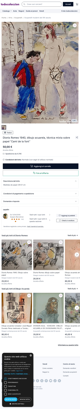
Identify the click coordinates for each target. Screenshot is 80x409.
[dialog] (17, 380)
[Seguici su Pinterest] (46, 380)
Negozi (21, 11)
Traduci (9, 132)
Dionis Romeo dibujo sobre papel (46, 272)
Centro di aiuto (69, 364)
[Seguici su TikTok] (55, 380)
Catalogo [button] (6, 11)
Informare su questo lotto (68, 345)
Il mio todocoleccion (69, 11)
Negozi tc (45, 372)
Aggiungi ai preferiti (68, 215)
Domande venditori (69, 368)
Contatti (65, 376)
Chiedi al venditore (68, 220)
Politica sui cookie (36, 388)
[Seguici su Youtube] (50, 380)
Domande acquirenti (70, 372)
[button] (40, 181)
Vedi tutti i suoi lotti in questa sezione (38, 220)
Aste (15, 11)
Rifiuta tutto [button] (25, 399)
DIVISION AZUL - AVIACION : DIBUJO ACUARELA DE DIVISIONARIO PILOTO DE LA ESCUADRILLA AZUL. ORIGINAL (48, 327)
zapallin (6, 210)
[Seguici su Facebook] (37, 380)
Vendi (41, 11)
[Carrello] (77, 4)
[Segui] (75, 25)
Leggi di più (19, 371)
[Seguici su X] (41, 380)
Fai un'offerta (42, 173)
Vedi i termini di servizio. (35, 226)
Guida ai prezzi (32, 11)
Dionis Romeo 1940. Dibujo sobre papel (15, 273)
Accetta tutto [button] (11, 399)
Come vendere (47, 368)
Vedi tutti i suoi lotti (37, 215)
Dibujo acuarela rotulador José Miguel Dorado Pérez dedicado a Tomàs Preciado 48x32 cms (17, 327)
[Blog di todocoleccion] (59, 380)
